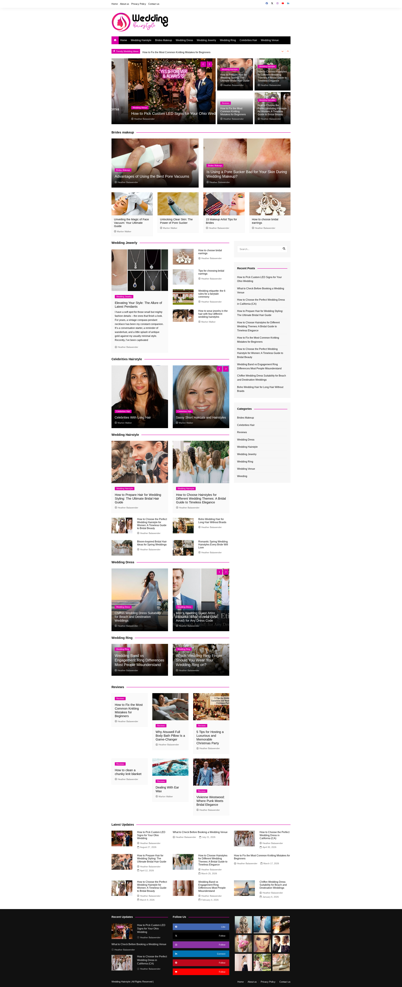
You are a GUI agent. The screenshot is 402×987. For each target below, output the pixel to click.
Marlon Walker (124, 231)
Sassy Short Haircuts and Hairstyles (201, 417)
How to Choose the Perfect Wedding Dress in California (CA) (261, 301)
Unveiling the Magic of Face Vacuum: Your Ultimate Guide (131, 223)
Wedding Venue (270, 40)
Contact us (153, 4)
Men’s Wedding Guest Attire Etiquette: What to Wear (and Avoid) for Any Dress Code (196, 616)
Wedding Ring (228, 40)
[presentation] (282, 51)
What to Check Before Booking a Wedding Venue (155, 113)
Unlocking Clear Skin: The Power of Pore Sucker (176, 221)
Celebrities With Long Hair (133, 417)
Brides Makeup (163, 40)
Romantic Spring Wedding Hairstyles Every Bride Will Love (213, 544)
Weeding (242, 476)
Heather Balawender (128, 119)
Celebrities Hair (248, 40)
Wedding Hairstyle (141, 40)
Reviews (225, 103)
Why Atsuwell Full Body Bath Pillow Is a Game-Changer (170, 735)
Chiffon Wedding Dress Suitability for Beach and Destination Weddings (138, 616)
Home (114, 4)
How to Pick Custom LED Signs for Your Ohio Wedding (259, 279)
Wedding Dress (184, 40)
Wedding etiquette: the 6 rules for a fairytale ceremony (211, 293)
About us (124, 4)
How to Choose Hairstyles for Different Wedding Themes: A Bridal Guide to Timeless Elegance (201, 498)
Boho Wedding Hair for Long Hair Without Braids (260, 389)
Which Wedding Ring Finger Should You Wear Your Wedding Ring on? (199, 660)
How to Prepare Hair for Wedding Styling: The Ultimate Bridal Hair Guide (235, 77)
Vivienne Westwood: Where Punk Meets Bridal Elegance (210, 800)
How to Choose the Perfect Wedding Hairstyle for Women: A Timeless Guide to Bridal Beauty (193, 51)
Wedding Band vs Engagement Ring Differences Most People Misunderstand (139, 660)
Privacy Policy (138, 4)
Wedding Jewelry (206, 40)
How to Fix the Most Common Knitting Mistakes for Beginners (233, 111)
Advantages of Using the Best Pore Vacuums (152, 176)
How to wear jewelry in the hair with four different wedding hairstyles (213, 314)
